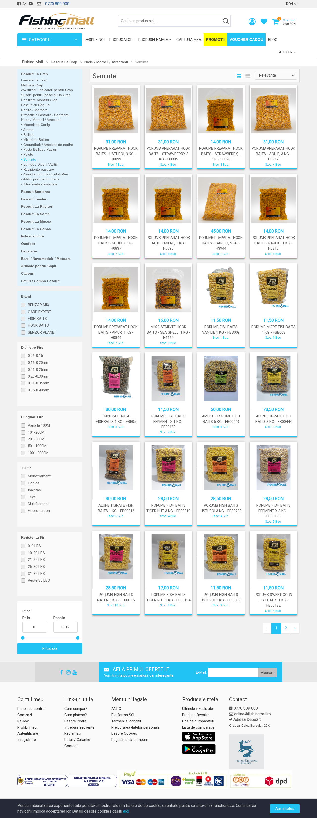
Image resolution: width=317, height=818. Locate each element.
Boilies (27, 135)
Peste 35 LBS (39, 580)
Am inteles (284, 808)
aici (126, 811)
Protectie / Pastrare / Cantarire (45, 115)
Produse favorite (195, 715)
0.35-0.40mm (38, 390)
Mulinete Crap (32, 85)
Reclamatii (72, 733)
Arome (27, 130)
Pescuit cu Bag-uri (35, 105)
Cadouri (27, 273)
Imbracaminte (32, 236)
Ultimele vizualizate (197, 708)
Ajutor (285, 52)
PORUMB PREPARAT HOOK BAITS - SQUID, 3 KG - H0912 (273, 153)
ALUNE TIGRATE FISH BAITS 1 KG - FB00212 (116, 508)
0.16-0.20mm (38, 362)
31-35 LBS (36, 573)
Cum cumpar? (75, 708)
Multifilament (38, 504)
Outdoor (28, 244)
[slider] (22, 638)
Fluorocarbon (39, 510)
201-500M (36, 439)
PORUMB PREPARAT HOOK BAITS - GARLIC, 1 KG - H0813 (273, 243)
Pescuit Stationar (35, 192)
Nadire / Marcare (34, 110)
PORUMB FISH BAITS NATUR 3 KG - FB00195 (116, 597)
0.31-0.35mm (38, 383)
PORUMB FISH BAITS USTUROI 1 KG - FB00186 (221, 597)
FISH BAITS (37, 318)
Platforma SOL (123, 715)
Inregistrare (26, 739)
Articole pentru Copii (38, 266)
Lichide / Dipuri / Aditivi (40, 164)
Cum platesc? (75, 715)
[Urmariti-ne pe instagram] (24, 3)
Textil (32, 497)
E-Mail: (201, 672)
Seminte (29, 159)
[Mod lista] (247, 76)
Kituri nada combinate (39, 184)
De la (26, 618)
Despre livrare (75, 721)
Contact (71, 746)
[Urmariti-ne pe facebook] (19, 3)
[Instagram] (66, 672)
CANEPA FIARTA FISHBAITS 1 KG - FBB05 (116, 419)
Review (23, 721)
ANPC (116, 708)
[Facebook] (60, 672)
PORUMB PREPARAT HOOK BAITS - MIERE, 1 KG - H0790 (168, 243)
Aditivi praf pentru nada (40, 179)
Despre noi (95, 39)
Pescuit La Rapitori (37, 206)
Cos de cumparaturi (198, 721)
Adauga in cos (220, 341)
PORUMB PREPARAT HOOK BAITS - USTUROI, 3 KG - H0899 (116, 153)
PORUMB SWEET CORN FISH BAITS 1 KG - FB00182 (273, 600)
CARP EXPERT (39, 312)
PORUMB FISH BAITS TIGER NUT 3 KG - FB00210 (168, 508)
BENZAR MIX (38, 305)
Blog (272, 39)
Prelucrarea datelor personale (135, 727)
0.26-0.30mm (38, 376)
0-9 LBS (34, 546)
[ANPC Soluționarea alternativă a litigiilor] (42, 781)
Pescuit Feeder (33, 199)
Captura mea (188, 39)
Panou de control (31, 708)
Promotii (215, 39)
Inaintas (34, 490)
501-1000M (37, 446)
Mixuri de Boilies (35, 140)
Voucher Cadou (246, 39)
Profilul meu (27, 727)
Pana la (59, 618)
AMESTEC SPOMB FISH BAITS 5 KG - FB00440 (221, 419)
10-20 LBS (36, 553)
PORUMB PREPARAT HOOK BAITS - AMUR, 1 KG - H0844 (116, 332)
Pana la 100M (39, 425)
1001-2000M (38, 453)
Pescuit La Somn (35, 214)
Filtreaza (50, 648)
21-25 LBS (36, 559)
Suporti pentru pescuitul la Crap (46, 95)
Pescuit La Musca (36, 221)
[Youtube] (72, 672)
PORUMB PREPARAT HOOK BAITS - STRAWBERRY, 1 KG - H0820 (221, 153)
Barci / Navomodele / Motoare (46, 259)
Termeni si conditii (126, 721)
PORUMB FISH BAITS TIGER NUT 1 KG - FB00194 (168, 597)
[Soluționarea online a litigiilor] (92, 781)
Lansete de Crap (34, 80)
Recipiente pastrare (38, 169)
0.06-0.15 (35, 355)
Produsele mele (153, 39)
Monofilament (39, 476)
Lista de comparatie (198, 727)
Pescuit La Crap (64, 62)
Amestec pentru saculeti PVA (45, 174)
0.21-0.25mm (38, 369)
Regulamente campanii (129, 739)
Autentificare (27, 733)
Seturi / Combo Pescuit (40, 281)
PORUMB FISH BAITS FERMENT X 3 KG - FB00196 (273, 510)
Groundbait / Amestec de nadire (47, 144)
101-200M (36, 432)
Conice (33, 483)
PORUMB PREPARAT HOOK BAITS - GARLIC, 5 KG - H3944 (221, 243)
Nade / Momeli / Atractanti (106, 62)
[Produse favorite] (264, 22)
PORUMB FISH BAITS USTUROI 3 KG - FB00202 (221, 508)
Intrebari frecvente (79, 727)
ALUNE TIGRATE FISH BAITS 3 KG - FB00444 (273, 419)
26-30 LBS (36, 566)
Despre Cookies (124, 733)
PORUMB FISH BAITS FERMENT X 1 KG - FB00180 (168, 421)
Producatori (121, 39)
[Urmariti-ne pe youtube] (31, 3)
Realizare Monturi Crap (39, 100)
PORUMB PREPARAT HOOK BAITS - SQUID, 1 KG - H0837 (116, 243)
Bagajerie (29, 251)
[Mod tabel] (239, 76)
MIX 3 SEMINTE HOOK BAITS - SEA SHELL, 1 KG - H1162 (168, 332)
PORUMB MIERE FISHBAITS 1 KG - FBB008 (273, 329)
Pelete (27, 154)
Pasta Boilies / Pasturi (39, 149)
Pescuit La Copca (36, 229)
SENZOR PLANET (42, 332)
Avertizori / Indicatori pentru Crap (47, 90)
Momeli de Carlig (36, 125)
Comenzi (24, 715)
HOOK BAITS (38, 325)
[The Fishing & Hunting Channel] (263, 751)
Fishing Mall (32, 62)
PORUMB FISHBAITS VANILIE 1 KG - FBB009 (221, 329)
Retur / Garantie (77, 739)
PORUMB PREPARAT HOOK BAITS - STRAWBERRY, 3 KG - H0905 (168, 153)
